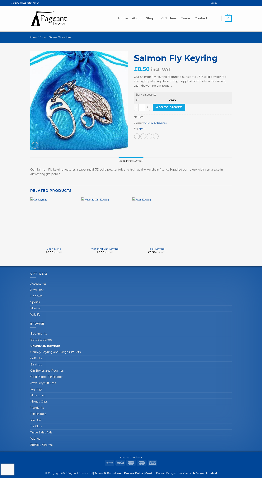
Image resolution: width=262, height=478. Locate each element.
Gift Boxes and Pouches (46, 370)
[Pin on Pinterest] (156, 136)
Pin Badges (38, 414)
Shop (150, 18)
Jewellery (37, 290)
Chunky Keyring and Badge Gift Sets (55, 352)
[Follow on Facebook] (223, 3)
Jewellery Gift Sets (43, 383)
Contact (200, 18)
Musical (35, 308)
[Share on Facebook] (137, 136)
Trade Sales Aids (41, 432)
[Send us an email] (227, 3)
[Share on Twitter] (143, 136)
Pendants (37, 407)
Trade (185, 18)
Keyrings (36, 389)
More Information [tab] (131, 161)
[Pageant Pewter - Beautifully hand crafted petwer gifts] (49, 18)
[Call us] (230, 3)
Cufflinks (36, 358)
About (137, 18)
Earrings (36, 364)
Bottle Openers (41, 339)
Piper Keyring (156, 248)
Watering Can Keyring (105, 248)
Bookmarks (38, 333)
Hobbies (36, 296)
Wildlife (35, 314)
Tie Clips (36, 426)
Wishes (35, 438)
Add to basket (169, 107)
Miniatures (37, 395)
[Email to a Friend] (149, 136)
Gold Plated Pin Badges (46, 377)
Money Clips (39, 401)
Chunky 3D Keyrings (60, 37)
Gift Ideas (169, 18)
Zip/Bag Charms (41, 445)
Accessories (38, 283)
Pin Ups (35, 420)
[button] (216, 18)
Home (123, 18)
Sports (142, 128)
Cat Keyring (54, 248)
